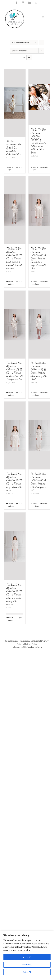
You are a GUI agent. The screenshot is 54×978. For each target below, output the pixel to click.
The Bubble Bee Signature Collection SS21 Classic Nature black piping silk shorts (39, 371)
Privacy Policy (31, 644)
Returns (20, 644)
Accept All (27, 957)
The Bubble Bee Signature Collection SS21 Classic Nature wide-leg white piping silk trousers (14, 594)
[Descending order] (41, 42)
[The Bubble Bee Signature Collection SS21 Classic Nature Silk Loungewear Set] (39, 435)
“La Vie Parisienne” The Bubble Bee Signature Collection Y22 (13, 147)
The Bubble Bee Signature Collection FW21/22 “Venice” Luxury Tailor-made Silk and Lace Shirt (38, 141)
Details (20, 167)
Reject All (27, 972)
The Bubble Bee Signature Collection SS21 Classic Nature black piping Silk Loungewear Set (14, 371)
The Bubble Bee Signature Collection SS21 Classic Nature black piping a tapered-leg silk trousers (14, 258)
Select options (11, 283)
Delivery (44, 641)
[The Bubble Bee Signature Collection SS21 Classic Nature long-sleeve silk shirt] (14, 435)
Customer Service (12, 641)
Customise (27, 964)
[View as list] (29, 57)
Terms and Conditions (30, 641)
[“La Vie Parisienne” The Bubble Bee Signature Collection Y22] (14, 103)
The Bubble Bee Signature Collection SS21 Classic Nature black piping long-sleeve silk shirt (38, 258)
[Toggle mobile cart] (42, 17)
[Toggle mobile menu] (48, 17)
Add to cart (10, 168)
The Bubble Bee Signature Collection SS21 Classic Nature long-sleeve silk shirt (14, 482)
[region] (27, 954)
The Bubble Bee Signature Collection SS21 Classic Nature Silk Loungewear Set (39, 482)
